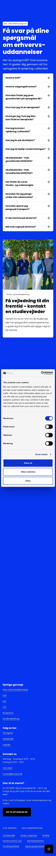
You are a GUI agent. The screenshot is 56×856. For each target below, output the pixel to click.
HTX (4, 707)
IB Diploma (8, 713)
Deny (28, 481)
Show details (41, 454)
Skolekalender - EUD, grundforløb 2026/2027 (19, 159)
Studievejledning (11, 718)
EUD (5, 695)
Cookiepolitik (9, 835)
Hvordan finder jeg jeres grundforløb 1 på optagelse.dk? (24, 97)
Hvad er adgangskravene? (21, 86)
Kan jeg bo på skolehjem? (20, 140)
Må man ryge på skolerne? (21, 226)
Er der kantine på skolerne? (21, 218)
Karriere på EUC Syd (12, 841)
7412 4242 (7, 768)
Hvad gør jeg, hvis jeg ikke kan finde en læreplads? (20, 118)
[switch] (49, 427)
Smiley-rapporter (29, 835)
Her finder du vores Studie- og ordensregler (19, 183)
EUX (4, 701)
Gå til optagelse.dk (17, 812)
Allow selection (28, 472)
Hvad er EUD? (13, 77)
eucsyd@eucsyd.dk (12, 773)
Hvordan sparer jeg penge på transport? (17, 207)
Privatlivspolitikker (11, 846)
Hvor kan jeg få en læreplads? (23, 107)
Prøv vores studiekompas (15, 689)
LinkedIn (6, 744)
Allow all (28, 463)
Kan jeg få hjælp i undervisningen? (26, 149)
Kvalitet (46, 835)
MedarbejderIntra (35, 841)
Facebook (8, 738)
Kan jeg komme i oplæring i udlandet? (18, 130)
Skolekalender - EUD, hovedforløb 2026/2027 (19, 171)
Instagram (8, 733)
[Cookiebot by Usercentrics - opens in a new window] (41, 373)
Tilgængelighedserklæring (37, 846)
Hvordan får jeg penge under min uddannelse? (19, 195)
